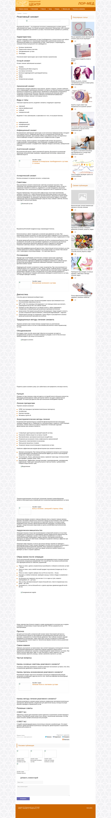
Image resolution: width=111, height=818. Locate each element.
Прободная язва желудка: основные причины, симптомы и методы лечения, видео (82, 273)
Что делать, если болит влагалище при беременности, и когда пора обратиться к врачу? (81, 152)
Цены (50, 8)
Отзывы (57, 8)
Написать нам (66, 8)
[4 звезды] (21, 737)
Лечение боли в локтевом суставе (45, 684)
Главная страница (23, 8)
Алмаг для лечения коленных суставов (49, 761)
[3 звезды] (20, 737)
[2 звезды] (19, 737)
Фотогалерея (34, 8)
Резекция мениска (21, 773)
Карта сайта (89, 807)
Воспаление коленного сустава (44, 283)
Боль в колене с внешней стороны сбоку (47, 508)
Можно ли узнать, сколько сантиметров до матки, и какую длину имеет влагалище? (82, 82)
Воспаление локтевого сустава (36, 761)
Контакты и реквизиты (79, 8)
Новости (43, 8)
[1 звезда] (17, 737)
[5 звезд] (23, 737)
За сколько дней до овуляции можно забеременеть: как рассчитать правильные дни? (82, 128)
